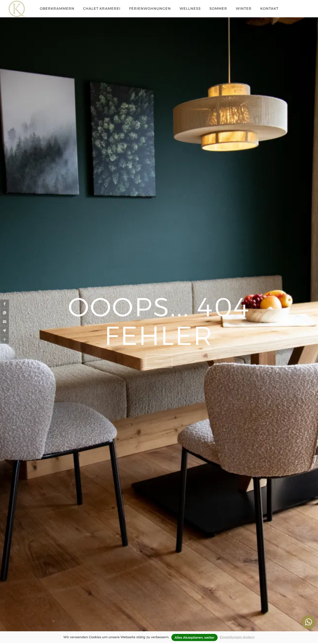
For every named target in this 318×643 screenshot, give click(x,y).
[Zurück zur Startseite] (17, 8)
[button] (4, 303)
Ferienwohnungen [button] (150, 8)
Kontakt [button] (269, 8)
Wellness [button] (190, 8)
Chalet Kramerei (101, 8)
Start (159, 360)
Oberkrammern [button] (57, 8)
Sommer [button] (218, 8)
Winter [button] (244, 8)
